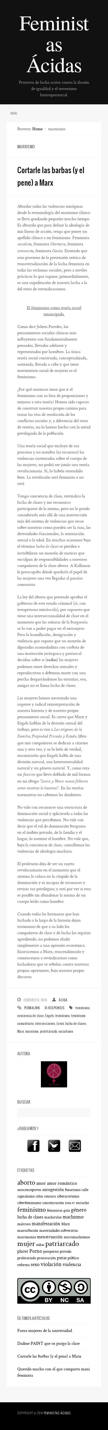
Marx (20, 1031)
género (79, 1210)
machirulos (53, 1217)
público (73, 1258)
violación (51, 1264)
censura (50, 1196)
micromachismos (77, 1237)
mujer (26, 1243)
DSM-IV (70, 1203)
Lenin (60, 1023)
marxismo (32, 1031)
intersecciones (45, 1023)
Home (37, 129)
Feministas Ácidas (53, 43)
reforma (23, 1265)
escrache (82, 1203)
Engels (49, 1015)
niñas (40, 1245)
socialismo (65, 1031)
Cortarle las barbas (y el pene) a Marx (49, 1356)
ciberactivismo (68, 1196)
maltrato (24, 1224)
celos (39, 1196)
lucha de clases (75, 1023)
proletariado (48, 1031)
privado (65, 1252)
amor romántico (62, 1183)
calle (85, 1190)
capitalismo (26, 1196)
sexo (35, 1264)
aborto (26, 1183)
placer (22, 1251)
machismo (73, 1217)
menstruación (50, 1236)
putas (62, 1257)
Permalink (32, 1008)
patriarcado (62, 1244)
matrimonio (26, 1237)
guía (66, 1210)
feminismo (82, 1008)
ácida (63, 1000)
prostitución (46, 1258)
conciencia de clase (30, 1015)
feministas (54, 1210)
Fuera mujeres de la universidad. (45, 1330)
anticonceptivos (29, 1190)
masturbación (27, 1231)
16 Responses (55, 1008)
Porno (35, 1251)
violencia (72, 1264)
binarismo (72, 1190)
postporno (51, 1252)
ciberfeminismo (29, 1203)
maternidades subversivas (58, 1231)
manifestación (46, 1224)
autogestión (53, 1189)
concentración (53, 1203)
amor (41, 1183)
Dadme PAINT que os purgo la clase (48, 1343)
